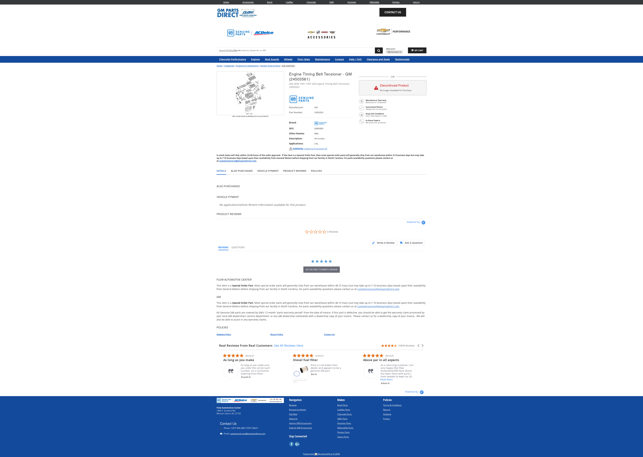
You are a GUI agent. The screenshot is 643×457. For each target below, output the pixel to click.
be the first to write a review (321, 269)
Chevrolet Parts (344, 414)
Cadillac (289, 2)
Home (226, 2)
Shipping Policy (224, 334)
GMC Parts (342, 418)
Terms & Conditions (392, 405)
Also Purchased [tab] (242, 171)
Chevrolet (311, 2)
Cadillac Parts (343, 409)
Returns (386, 409)
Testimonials (402, 59)
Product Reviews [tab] (294, 171)
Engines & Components (247, 65)
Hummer (352, 2)
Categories (229, 65)
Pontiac (396, 2)
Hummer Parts (344, 423)
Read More (382, 379)
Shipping (387, 414)
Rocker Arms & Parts (270, 65)
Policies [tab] (316, 171)
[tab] (383, 243)
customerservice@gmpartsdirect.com (237, 160)
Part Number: (296, 112)
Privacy (386, 418)
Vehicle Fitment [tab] (268, 171)
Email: (242, 433)
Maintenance (322, 59)
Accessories (248, 2)
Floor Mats (303, 59)
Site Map (293, 414)
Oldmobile (374, 2)
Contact (339, 59)
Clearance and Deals (378, 59)
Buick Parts (342, 405)
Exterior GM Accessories (300, 427)
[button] (418, 345)
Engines (255, 59)
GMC (331, 2)
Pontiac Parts (343, 432)
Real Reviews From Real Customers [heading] (245, 345)
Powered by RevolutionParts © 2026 (321, 453)
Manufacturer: (296, 107)
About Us (293, 418)
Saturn (416, 2)
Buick (269, 2)
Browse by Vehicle (297, 409)
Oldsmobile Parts (345, 427)
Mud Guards (272, 59)
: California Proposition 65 (310, 148)
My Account (393, 51)
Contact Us (392, 12)
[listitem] (244, 366)
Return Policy (276, 334)
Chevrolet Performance (232, 59)
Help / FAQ (355, 59)
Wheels (288, 59)
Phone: (239, 428)
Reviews (293, 405)
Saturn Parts (343, 436)
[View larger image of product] (250, 93)
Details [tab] (221, 171)
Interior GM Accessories (300, 423)
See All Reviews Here (288, 345)
